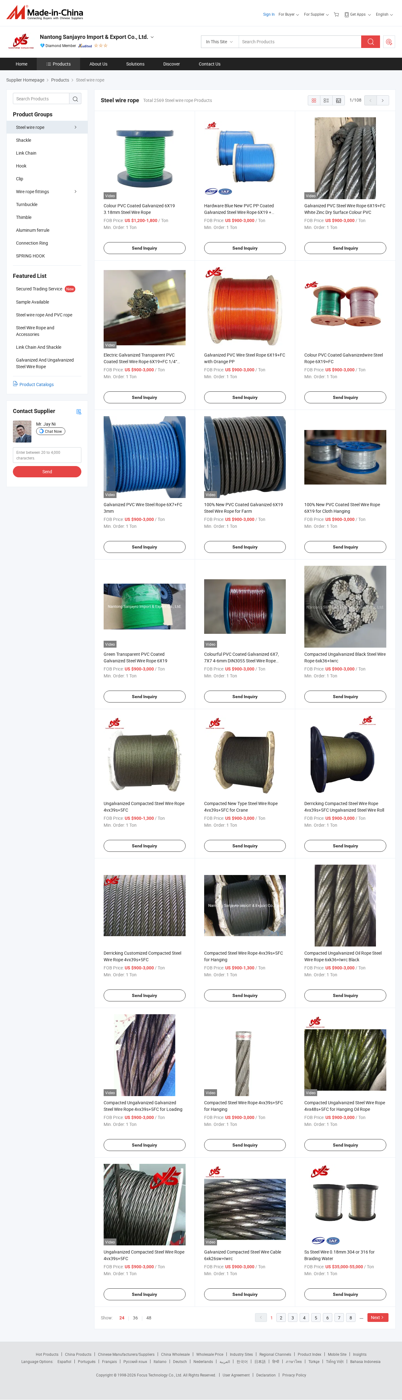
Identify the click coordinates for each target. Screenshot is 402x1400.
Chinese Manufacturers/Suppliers (126, 1354)
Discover (171, 64)
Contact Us (209, 64)
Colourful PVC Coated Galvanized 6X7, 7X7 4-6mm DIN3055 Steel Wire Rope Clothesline (241, 660)
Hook (21, 166)
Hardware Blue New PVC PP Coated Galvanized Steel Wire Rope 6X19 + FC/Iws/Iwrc (239, 212)
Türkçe (313, 1361)
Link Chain (26, 153)
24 (121, 1317)
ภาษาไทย (294, 1361)
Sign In (269, 14)
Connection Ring (32, 243)
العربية (225, 1361)
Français (109, 1361)
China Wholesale (175, 1354)
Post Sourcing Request (389, 41)
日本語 (260, 1361)
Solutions (135, 64)
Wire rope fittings (32, 191)
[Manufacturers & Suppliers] (46, 12)
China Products (78, 1354)
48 (148, 1318)
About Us (98, 64)
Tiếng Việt (335, 1361)
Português (86, 1361)
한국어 (242, 1361)
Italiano (160, 1361)
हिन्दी (275, 1361)
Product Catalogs (36, 384)
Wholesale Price (209, 1354)
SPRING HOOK (30, 256)
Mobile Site (337, 1354)
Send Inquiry (144, 248)
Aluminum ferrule (32, 230)
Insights (360, 1354)
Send (47, 472)
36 (135, 1318)
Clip (19, 179)
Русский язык (135, 1361)
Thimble (23, 217)
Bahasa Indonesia (365, 1361)
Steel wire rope (30, 127)
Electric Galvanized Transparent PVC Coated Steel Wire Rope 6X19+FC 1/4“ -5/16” (140, 361)
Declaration (266, 1374)
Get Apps (358, 14)
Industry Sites (241, 1354)
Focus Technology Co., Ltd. (160, 1374)
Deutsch (180, 1361)
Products (62, 64)
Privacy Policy (294, 1374)
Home (21, 64)
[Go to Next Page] (383, 100)
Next (375, 1317)
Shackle (23, 140)
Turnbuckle (26, 204)
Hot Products (47, 1354)
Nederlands (203, 1361)
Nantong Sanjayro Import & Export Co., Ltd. (94, 37)
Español (64, 1361)
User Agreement (236, 1374)
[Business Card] (78, 411)
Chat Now (53, 431)
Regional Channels (275, 1354)
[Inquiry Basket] (337, 14)
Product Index (309, 1354)
